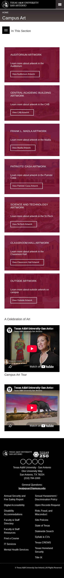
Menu (6, 30)
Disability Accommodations (13, 512)
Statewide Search (44, 531)
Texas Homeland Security (44, 550)
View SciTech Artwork (22, 224)
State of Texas (42, 525)
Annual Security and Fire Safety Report (14, 498)
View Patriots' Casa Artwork (25, 186)
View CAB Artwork (20, 112)
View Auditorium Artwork (23, 74)
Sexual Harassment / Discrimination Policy (46, 498)
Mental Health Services (16, 549)
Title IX (38, 557)
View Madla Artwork (21, 148)
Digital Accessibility (14, 505)
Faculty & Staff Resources (11, 531)
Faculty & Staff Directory (11, 522)
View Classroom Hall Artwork (25, 262)
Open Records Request (47, 505)
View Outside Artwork (22, 300)
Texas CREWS (43, 542)
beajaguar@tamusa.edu (32, 488)
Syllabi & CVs (42, 537)
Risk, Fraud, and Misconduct (43, 512)
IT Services (10, 544)
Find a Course (11, 538)
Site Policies (41, 520)
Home (5, 12)
